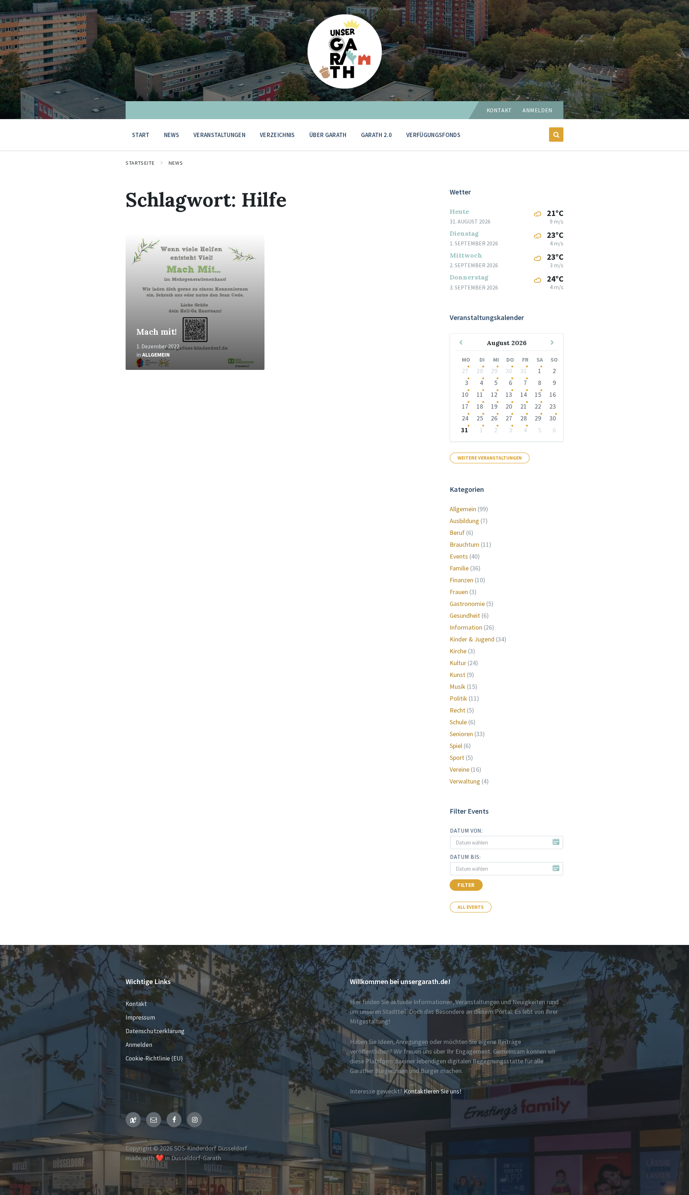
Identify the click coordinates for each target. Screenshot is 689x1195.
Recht (457, 710)
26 (494, 418)
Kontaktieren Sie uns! (432, 1091)
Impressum (140, 1017)
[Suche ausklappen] (556, 134)
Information (466, 627)
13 (509, 394)
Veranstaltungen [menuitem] (219, 135)
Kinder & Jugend (472, 639)
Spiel (456, 746)
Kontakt (499, 110)
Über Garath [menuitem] (328, 135)
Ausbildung (464, 521)
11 (480, 394)
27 (465, 371)
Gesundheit (465, 615)
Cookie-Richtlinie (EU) (154, 1058)
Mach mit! (156, 331)
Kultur (458, 663)
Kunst (457, 675)
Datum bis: (465, 856)
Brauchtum (464, 544)
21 (523, 406)
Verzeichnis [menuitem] (277, 135)
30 (509, 371)
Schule (458, 722)
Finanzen (461, 580)
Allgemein (156, 354)
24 (465, 418)
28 (480, 371)
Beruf (457, 532)
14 (523, 394)
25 (480, 418)
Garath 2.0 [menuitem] (376, 135)
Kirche (458, 651)
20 (509, 406)
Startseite (140, 163)
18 (480, 406)
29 (494, 371)
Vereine (459, 769)
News (175, 163)
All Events (471, 907)
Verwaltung (465, 781)
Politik (458, 698)
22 (538, 406)
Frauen (459, 592)
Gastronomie (467, 603)
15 (538, 394)
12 (494, 394)
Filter (466, 885)
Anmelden (537, 110)
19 (494, 406)
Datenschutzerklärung (155, 1031)
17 (465, 406)
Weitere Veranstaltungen (490, 458)
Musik (457, 686)
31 (523, 371)
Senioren (461, 734)
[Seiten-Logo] (345, 86)
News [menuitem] (171, 135)
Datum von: (466, 830)
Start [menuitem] (141, 135)
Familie (459, 568)
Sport (457, 757)
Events (459, 556)
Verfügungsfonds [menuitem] (433, 135)
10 (465, 394)
